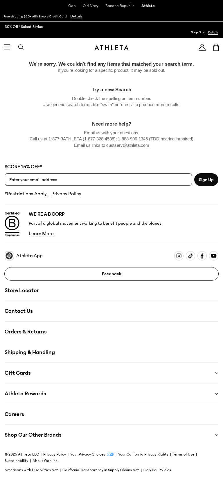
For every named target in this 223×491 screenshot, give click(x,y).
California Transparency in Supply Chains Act (100, 470)
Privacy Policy (66, 194)
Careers (14, 414)
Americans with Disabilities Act (31, 470)
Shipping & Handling (30, 352)
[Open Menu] (7, 47)
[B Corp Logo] (12, 224)
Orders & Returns (26, 331)
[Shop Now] (111, 30)
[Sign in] (202, 47)
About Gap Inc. (45, 460)
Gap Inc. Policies (157, 470)
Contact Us (19, 311)
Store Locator (22, 290)
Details (76, 16)
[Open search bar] (21, 47)
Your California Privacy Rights (143, 454)
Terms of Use (183, 454)
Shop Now (198, 32)
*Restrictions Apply (26, 194)
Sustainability (16, 460)
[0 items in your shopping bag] (216, 47)
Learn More (41, 234)
